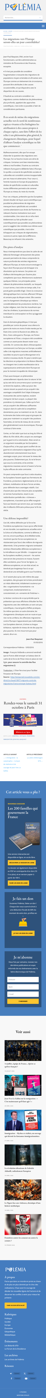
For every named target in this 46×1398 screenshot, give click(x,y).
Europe (10, 31)
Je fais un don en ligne (23, 933)
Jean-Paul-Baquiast (19, 739)
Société (7, 1322)
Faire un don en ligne (18, 883)
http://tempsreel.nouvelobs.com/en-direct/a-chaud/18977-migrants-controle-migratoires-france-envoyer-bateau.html (21, 680)
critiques (22, 736)
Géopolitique (28, 46)
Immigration (7, 739)
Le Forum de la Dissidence (15, 1349)
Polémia (11, 46)
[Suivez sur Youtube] (26, 1378)
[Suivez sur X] (24, 1373)
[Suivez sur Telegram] (10, 1373)
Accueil (5, 31)
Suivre (17, 1373)
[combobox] (23, 17)
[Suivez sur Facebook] (11, 1378)
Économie (9, 1328)
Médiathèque (10, 1335)
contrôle (15, 736)
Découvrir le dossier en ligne (21, 863)
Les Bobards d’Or (12, 1345)
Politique (8, 1318)
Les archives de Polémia (14, 1359)
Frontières (31, 736)
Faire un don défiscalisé (15, 1305)
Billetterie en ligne (23, 732)
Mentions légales (23, 1395)
